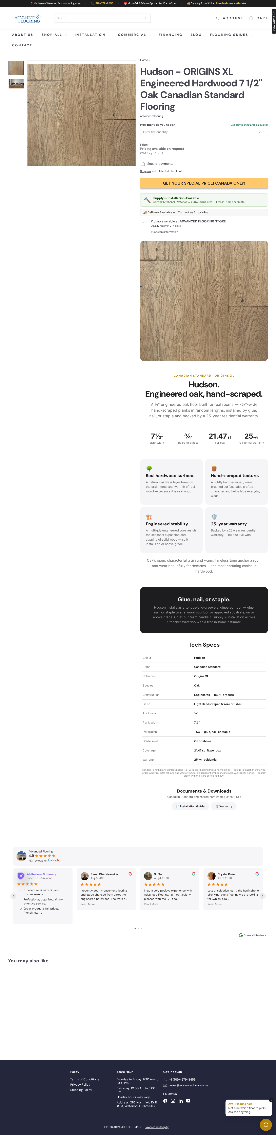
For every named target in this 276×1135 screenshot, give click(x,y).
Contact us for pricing (193, 212)
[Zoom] (81, 115)
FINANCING (170, 35)
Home (144, 60)
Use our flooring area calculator (249, 124)
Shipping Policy (81, 1090)
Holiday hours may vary (133, 1097)
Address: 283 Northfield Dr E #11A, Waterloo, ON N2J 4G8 (137, 1104)
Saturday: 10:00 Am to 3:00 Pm (136, 1090)
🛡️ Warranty (223, 806)
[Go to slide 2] (138, 928)
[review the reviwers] (130, 874)
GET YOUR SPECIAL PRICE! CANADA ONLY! (204, 183)
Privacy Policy (80, 1085)
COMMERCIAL (133, 35)
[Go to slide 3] (141, 928)
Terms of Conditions (84, 1079)
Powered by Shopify (157, 1127)
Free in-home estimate (231, 3)
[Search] (146, 18)
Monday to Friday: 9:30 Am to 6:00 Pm (137, 1081)
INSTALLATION (91, 35)
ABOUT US (23, 35)
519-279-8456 (104, 3)
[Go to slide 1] (135, 928)
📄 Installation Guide (190, 806)
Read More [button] (88, 904)
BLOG (196, 35)
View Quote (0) (274, 21)
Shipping (146, 171)
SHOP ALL (53, 35)
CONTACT (22, 45)
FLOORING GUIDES (230, 35)
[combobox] (103, 18)
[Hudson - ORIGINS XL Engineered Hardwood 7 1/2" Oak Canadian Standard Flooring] (28, 1008)
